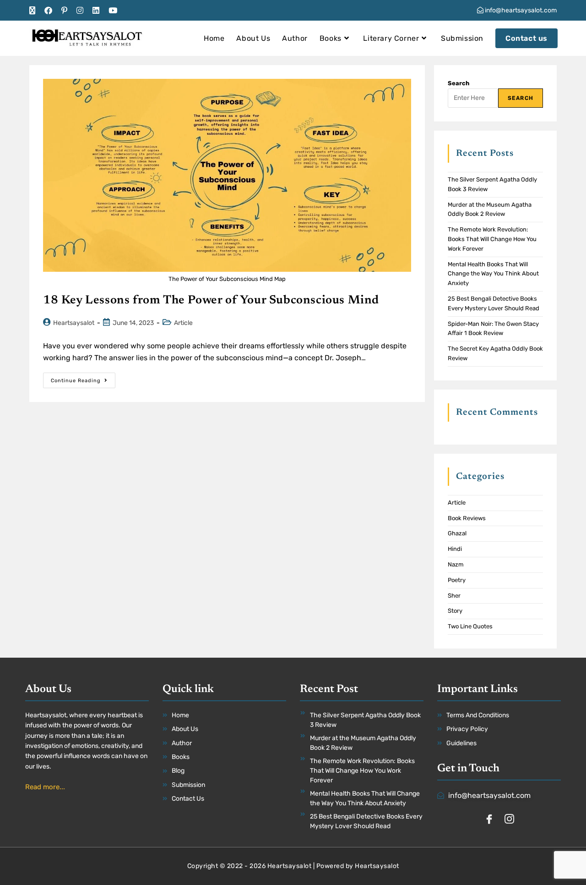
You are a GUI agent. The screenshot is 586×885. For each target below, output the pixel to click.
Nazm (456, 564)
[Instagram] (509, 820)
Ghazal (457, 533)
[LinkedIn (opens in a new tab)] (96, 10)
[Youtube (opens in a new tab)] (113, 10)
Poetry (457, 580)
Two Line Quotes (470, 626)
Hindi (455, 548)
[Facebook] (489, 820)
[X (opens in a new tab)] (34, 10)
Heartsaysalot (73, 323)
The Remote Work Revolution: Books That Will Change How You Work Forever (492, 239)
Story (455, 610)
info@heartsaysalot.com (520, 10)
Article (183, 323)
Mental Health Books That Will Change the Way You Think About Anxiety (493, 274)
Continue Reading (83, 378)
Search (458, 83)
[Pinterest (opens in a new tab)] (64, 10)
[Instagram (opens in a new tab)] (80, 10)
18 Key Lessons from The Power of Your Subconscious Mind (211, 301)
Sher (454, 595)
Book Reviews (467, 518)
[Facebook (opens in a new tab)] (48, 10)
